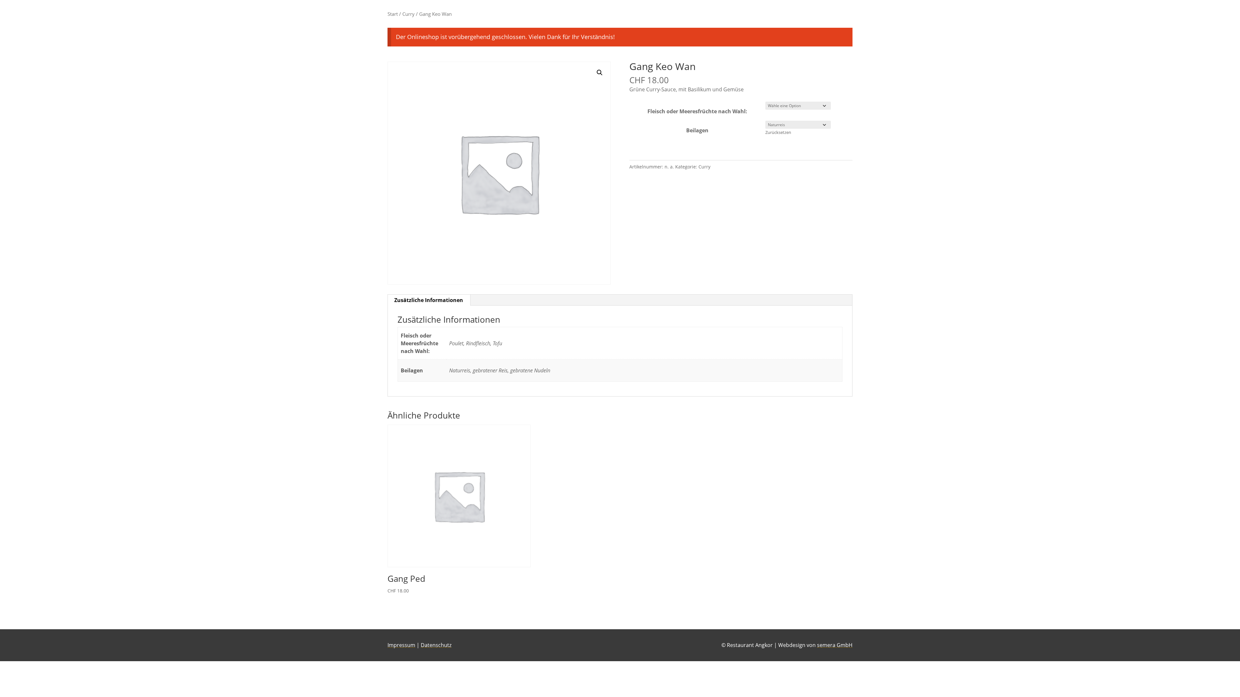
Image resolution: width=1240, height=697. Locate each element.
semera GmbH (834, 645)
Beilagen (697, 130)
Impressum (401, 645)
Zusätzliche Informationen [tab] (428, 300)
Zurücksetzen (778, 132)
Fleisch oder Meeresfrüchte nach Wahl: (697, 111)
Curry (408, 14)
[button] (599, 72)
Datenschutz (436, 645)
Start (393, 14)
